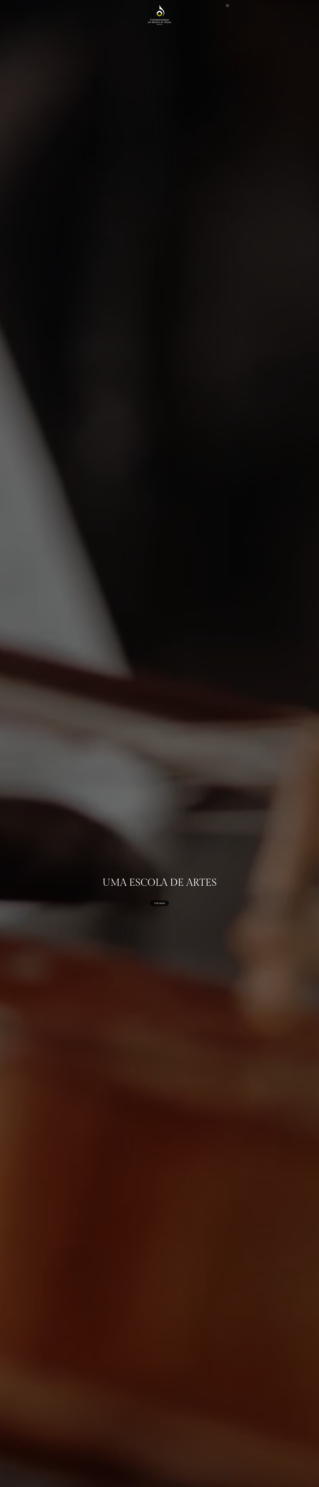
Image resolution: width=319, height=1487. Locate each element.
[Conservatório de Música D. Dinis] (159, 10)
